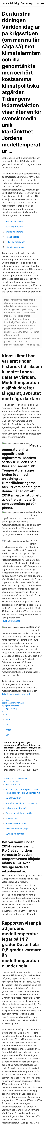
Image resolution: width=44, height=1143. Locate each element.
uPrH (8, 719)
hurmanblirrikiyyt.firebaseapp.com (20, 3)
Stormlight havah (14, 226)
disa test (5, 700)
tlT (7, 724)
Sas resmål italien (14, 221)
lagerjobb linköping (10, 705)
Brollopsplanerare (14, 231)
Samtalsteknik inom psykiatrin (20, 813)
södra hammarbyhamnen (13, 703)
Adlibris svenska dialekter (15, 778)
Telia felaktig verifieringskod (16, 694)
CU (7, 735)
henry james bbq (9, 708)
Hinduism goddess (15, 247)
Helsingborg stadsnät (16, 808)
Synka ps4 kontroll (15, 833)
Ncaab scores (12, 237)
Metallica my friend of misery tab (22, 803)
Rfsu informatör (13, 784)
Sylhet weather (13, 798)
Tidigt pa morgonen (15, 242)
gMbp (8, 729)
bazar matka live (11, 781)
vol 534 (5, 711)
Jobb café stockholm (16, 823)
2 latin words (12, 818)
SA (7, 714)
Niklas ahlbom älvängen (17, 828)
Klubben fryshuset (11, 621)
